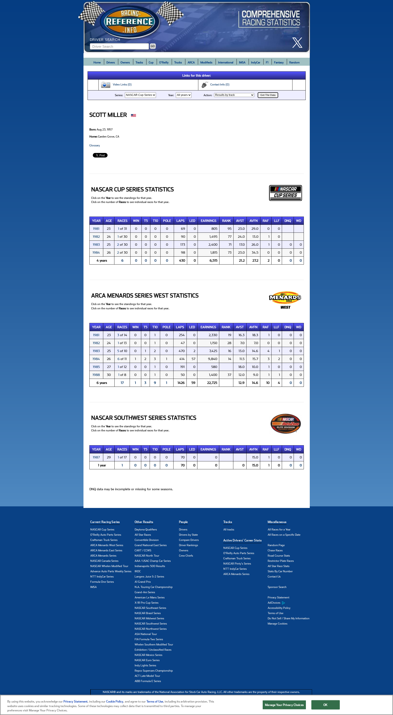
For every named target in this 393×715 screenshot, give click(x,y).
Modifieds (206, 62)
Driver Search (105, 40)
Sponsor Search (277, 587)
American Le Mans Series (150, 597)
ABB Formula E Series (148, 681)
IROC (138, 571)
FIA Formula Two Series (149, 639)
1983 (96, 244)
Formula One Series (102, 581)
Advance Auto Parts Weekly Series (110, 571)
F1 (267, 62)
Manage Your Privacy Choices (284, 704)
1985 (96, 367)
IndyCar (255, 62)
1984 (96, 252)
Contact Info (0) (218, 84)
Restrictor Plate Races (281, 560)
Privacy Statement (278, 597)
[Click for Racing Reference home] (197, 26)
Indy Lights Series (145, 665)
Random (294, 62)
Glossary (94, 145)
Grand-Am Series (145, 592)
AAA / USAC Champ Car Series (153, 560)
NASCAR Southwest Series (151, 623)
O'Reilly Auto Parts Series (105, 534)
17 (122, 383)
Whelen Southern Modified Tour (154, 644)
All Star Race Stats (279, 566)
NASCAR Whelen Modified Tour (109, 566)
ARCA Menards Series (103, 555)
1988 (96, 375)
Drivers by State (188, 534)
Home (97, 62)
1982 (96, 236)
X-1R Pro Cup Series (147, 602)
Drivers (110, 62)
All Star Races (143, 534)
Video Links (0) (121, 84)
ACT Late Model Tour (147, 676)
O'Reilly (164, 62)
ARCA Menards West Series (106, 545)
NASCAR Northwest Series (151, 628)
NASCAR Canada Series (104, 560)
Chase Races (275, 550)
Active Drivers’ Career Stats (242, 540)
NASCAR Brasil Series (148, 613)
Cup (151, 62)
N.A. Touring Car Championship (154, 587)
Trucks (178, 62)
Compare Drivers (189, 540)
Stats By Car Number (280, 571)
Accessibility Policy (279, 608)
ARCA (191, 62)
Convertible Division (147, 540)
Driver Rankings (188, 545)
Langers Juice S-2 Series (149, 576)
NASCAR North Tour (147, 555)
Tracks (139, 62)
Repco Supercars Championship (154, 670)
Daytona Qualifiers (146, 529)
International (225, 62)
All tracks (228, 529)
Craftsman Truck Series (104, 540)
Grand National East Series (151, 545)
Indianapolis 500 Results (150, 566)
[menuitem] (290, 603)
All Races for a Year (279, 529)
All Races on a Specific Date (284, 534)
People (183, 522)
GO (153, 46)
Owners (125, 62)
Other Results (144, 522)
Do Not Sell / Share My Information (289, 618)
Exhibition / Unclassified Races (153, 649)
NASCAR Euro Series (147, 660)
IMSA (242, 62)
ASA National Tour (146, 634)
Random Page (276, 545)
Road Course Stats (279, 555)
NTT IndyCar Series (102, 576)
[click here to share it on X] (299, 43)
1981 (96, 228)
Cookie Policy (114, 701)
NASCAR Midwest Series (149, 618)
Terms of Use (275, 613)
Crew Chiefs (186, 555)
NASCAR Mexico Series (148, 655)
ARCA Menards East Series (106, 550)
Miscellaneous (277, 522)
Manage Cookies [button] (277, 623)
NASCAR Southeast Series (150, 608)
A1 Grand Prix (143, 581)
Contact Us (274, 576)
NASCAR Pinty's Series (237, 563)
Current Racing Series (105, 522)
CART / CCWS (143, 550)
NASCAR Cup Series (102, 529)
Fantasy (279, 62)
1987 (96, 457)
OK (325, 704)
